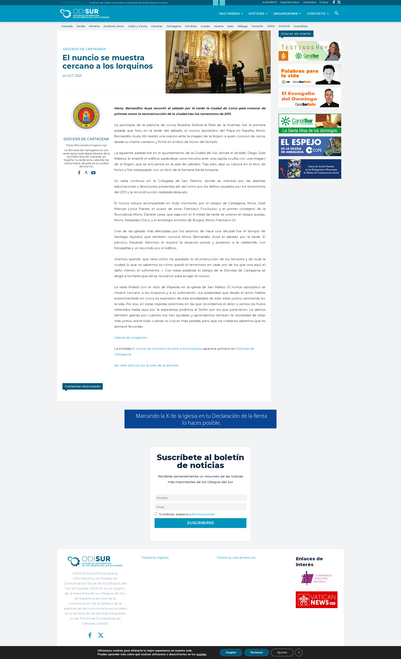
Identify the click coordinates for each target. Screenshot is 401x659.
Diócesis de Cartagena (84, 48)
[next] (222, 2)
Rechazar (256, 652)
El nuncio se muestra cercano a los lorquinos (167, 349)
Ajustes (282, 652)
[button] (337, 13)
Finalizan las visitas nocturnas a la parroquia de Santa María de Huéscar (128, 2)
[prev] (215, 2)
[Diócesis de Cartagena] (86, 115)
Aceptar (231, 652)
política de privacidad (202, 514)
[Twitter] (339, 2)
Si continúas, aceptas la (187, 514)
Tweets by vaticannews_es (236, 557)
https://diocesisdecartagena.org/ (86, 145)
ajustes (201, 654)
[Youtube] (93, 172)
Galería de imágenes (130, 338)
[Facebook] (333, 2)
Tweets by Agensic (155, 557)
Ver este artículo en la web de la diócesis (146, 365)
